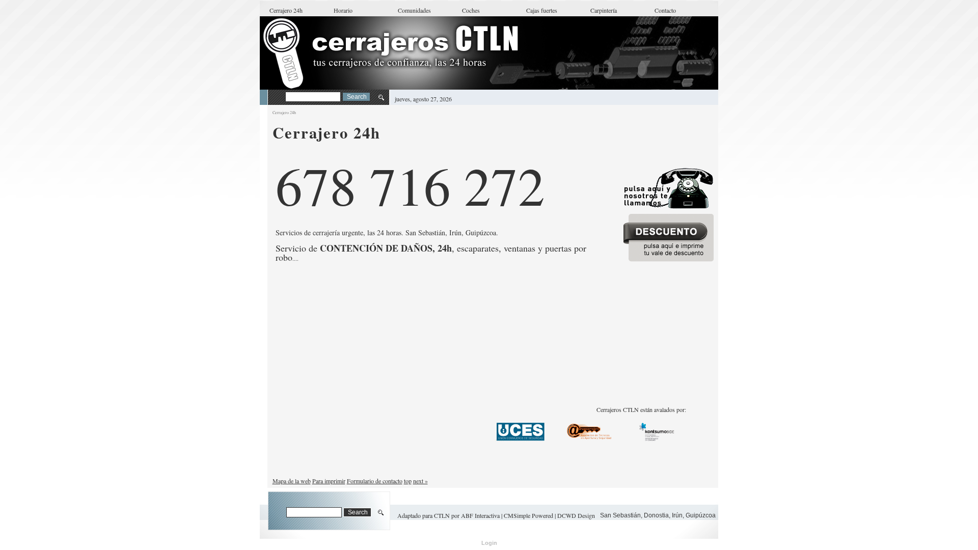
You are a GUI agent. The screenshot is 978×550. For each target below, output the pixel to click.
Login (489, 543)
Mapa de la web (292, 481)
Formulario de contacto (374, 481)
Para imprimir (328, 481)
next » (420, 481)
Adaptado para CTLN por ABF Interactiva (448, 515)
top (408, 481)
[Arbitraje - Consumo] (658, 439)
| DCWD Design (575, 515)
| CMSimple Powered (528, 515)
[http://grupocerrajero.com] (589, 432)
